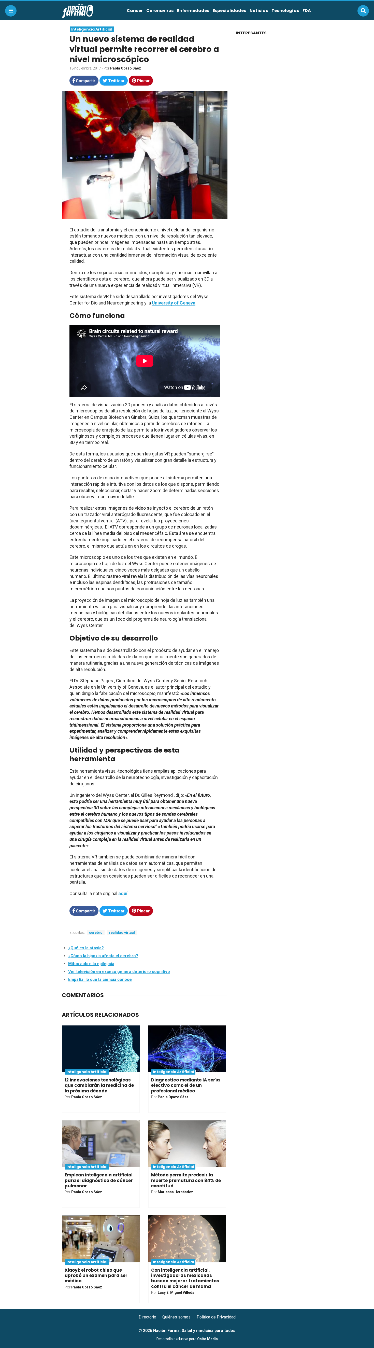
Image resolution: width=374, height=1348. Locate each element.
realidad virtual (122, 932)
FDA (307, 10)
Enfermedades (193, 10)
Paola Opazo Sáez (125, 68)
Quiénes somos (176, 1317)
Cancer (135, 10)
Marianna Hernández (175, 1192)
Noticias (259, 10)
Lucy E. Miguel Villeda (176, 1292)
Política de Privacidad (216, 1317)
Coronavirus (160, 10)
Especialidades (229, 10)
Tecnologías (285, 10)
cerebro (96, 932)
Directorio (147, 1317)
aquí (122, 893)
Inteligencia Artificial (91, 29)
